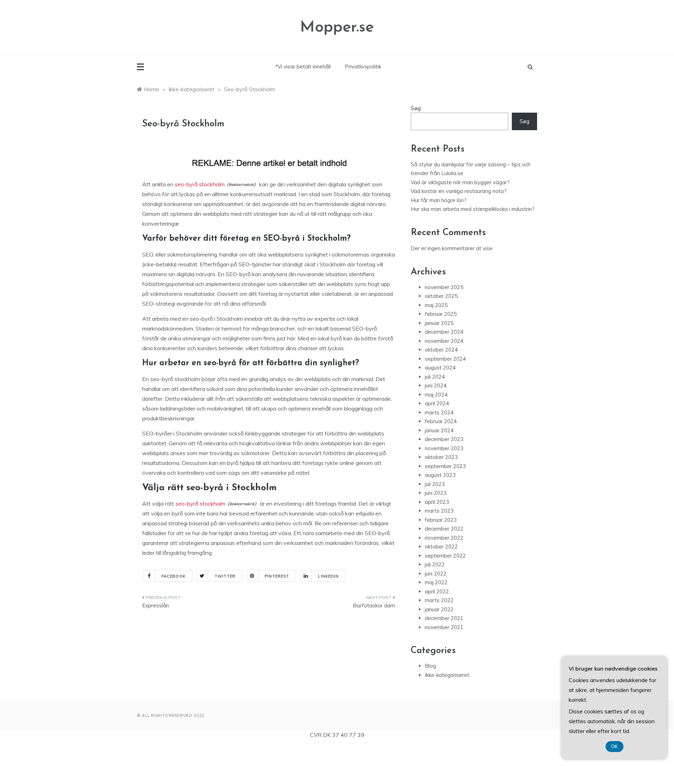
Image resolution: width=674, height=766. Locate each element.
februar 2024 (441, 421)
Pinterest (277, 576)
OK (614, 746)
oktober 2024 (441, 349)
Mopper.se (337, 27)
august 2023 (440, 475)
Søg (416, 108)
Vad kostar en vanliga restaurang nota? (459, 191)
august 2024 (440, 367)
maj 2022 (436, 582)
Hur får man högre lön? (439, 200)
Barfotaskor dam (374, 605)
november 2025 (444, 287)
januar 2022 (439, 609)
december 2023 (444, 439)
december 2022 (444, 528)
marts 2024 (439, 412)
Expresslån (155, 605)
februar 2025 (441, 314)
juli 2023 (435, 484)
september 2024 (445, 358)
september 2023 (445, 466)
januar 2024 (439, 430)
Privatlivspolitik (363, 66)
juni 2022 (436, 573)
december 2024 (444, 331)
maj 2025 (436, 305)
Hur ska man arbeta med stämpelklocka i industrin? (473, 209)
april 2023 (437, 502)
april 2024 (437, 403)
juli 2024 (435, 376)
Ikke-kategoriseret (447, 675)
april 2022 (437, 591)
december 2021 (444, 618)
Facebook (173, 576)
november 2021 (444, 627)
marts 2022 (439, 600)
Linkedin (328, 576)
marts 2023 (439, 510)
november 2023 (444, 448)
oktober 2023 (441, 457)
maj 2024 (436, 394)
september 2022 (445, 555)
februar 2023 (441, 520)
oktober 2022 (441, 546)
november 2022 (444, 537)
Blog (430, 665)
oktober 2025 (441, 296)
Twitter (225, 576)
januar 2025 (439, 323)
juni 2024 (436, 385)
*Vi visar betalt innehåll (303, 66)
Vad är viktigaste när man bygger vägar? (460, 182)
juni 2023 (436, 492)
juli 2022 (435, 564)
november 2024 (444, 341)
